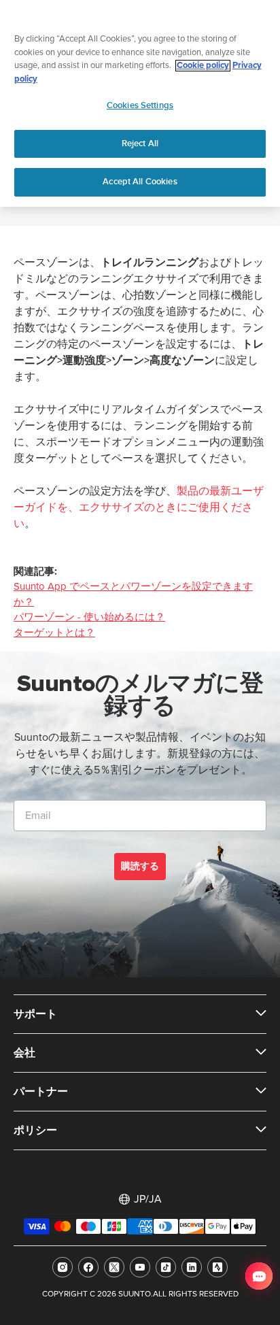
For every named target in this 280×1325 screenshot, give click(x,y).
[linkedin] (191, 1267)
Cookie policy (203, 65)
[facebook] (88, 1267)
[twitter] (114, 1267)
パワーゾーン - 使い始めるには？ (89, 617)
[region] (140, 103)
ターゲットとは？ (54, 633)
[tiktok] (166, 1267)
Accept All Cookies (140, 181)
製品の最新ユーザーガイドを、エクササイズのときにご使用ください (139, 507)
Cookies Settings (140, 105)
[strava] (217, 1267)
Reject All (140, 143)
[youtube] (140, 1267)
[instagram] (62, 1267)
